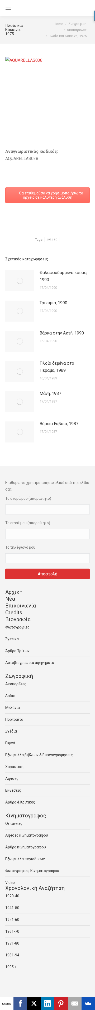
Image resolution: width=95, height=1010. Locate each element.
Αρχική (13, 592)
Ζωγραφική (19, 676)
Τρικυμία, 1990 (53, 302)
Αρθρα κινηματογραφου (25, 847)
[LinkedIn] (47, 1003)
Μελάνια (12, 707)
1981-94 (12, 955)
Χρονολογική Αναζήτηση (35, 888)
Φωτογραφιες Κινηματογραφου (32, 871)
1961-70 (12, 931)
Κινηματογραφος (25, 815)
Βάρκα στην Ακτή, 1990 (62, 333)
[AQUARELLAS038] (47, 85)
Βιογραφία (18, 619)
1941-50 (12, 908)
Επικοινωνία (20, 605)
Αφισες (11, 778)
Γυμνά (10, 743)
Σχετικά (12, 639)
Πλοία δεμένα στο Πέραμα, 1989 (57, 367)
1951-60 (12, 920)
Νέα (10, 599)
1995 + (11, 967)
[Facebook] (20, 1003)
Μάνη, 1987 (50, 393)
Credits (13, 612)
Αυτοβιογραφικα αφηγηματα (29, 663)
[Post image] (19, 280)
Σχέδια (11, 731)
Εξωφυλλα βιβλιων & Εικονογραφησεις (39, 755)
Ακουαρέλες (15, 684)
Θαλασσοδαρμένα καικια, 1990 (63, 276)
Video (10, 882)
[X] (34, 1003)
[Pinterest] (61, 1003)
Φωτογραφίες (17, 627)
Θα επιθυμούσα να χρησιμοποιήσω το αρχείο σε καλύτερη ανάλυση (50, 195)
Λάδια (10, 696)
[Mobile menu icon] (8, 8)
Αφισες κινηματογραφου (26, 835)
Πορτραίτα (14, 719)
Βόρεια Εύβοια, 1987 (59, 423)
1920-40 (12, 896)
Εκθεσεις (13, 790)
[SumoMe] (88, 1003)
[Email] (74, 1003)
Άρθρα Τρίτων (17, 651)
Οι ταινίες (13, 823)
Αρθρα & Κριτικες (20, 802)
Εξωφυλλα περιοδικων (25, 859)
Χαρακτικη (14, 767)
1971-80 (51, 239)
